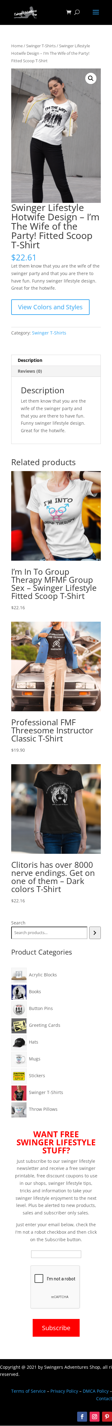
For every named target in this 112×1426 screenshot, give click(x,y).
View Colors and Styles (50, 307)
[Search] (95, 933)
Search (18, 923)
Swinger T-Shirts (41, 46)
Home (17, 46)
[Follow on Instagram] (95, 1417)
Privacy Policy (64, 1391)
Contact (104, 1398)
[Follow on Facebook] (82, 1417)
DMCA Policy (96, 1391)
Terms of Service (28, 1391)
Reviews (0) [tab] (30, 371)
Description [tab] (30, 360)
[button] (90, 78)
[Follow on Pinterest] (107, 1417)
